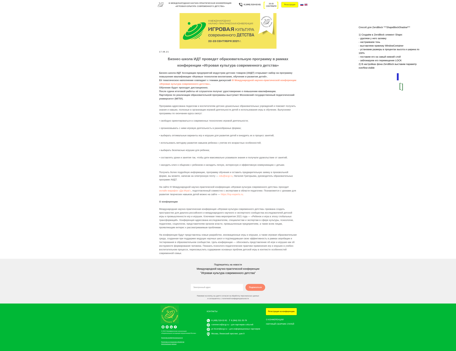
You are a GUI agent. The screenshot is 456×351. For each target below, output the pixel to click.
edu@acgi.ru (226, 176)
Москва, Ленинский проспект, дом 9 (227, 333)
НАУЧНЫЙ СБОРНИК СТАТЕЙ (280, 324)
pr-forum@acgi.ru (219, 329)
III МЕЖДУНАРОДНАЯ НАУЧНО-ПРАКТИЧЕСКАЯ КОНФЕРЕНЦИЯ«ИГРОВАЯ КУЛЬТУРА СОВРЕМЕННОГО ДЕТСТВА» (200, 4)
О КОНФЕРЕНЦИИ (275, 319)
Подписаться (255, 287)
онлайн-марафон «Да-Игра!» (175, 190)
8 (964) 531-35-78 (239, 320)
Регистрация (289, 5)
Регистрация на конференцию (281, 311)
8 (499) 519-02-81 (252, 4)
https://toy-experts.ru (232, 194)
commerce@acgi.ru (220, 324)
